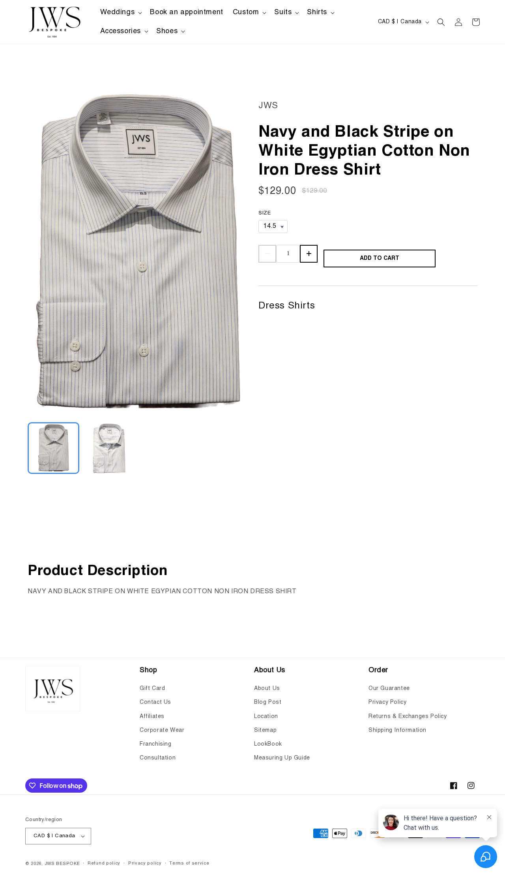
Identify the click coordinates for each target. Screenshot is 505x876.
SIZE (264, 213)
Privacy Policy (387, 702)
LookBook (268, 744)
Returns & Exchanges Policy (407, 716)
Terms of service (189, 863)
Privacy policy (145, 863)
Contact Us (155, 702)
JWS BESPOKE (62, 864)
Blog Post (267, 702)
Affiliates (152, 716)
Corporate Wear (162, 730)
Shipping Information (397, 730)
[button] (120, 12)
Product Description (98, 571)
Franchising (156, 744)
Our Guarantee (389, 688)
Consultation (158, 758)
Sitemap (265, 730)
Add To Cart (379, 258)
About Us (267, 688)
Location (266, 716)
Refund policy (104, 863)
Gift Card (152, 688)
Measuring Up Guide (282, 758)
